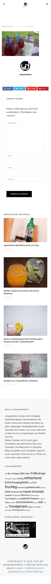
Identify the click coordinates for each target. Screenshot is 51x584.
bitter (27, 473)
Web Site (11, 179)
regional (42, 498)
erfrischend (33, 478)
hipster (27, 491)
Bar (6, 473)
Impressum (34, 568)
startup (36, 502)
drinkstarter (8, 478)
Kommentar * (12, 123)
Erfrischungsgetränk (17, 482)
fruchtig (11, 487)
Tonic (6, 507)
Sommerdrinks (24, 502)
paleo (18, 498)
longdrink (8, 495)
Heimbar (43, 487)
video (34, 507)
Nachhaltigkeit (10, 499)
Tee (44, 502)
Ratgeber (34, 498)
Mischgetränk (16, 495)
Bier (23, 473)
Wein (39, 507)
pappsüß (25, 498)
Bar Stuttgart (14, 473)
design (42, 473)
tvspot (30, 507)
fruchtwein (21, 487)
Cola (34, 473)
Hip (21, 492)
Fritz (34, 482)
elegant (14, 478)
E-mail (10, 167)
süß (40, 502)
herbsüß (15, 492)
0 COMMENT (29, 26)
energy (20, 478)
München (25, 495)
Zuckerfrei (27, 510)
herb (7, 491)
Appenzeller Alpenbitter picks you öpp (21, 245)
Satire (7, 502)
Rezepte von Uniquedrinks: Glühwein (21, 381)
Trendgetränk (18, 506)
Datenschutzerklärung (25, 572)
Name (10, 156)
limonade (38, 491)
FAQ (30, 483)
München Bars (34, 495)
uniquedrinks (7, 26)
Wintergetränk (18, 510)
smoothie (12, 502)
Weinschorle (8, 510)
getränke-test (33, 487)
